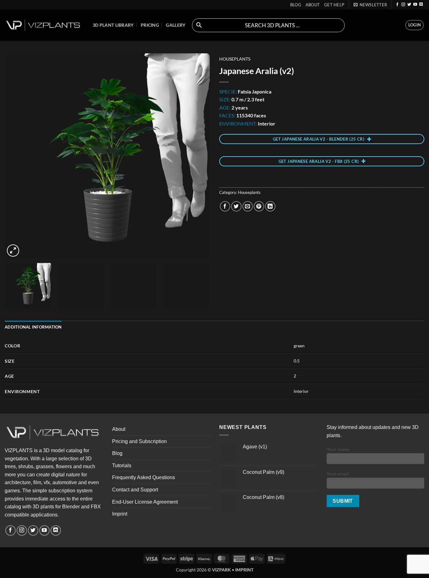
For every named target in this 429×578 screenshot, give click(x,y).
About (313, 4)
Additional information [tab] (33, 326)
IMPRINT (244, 569)
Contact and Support (135, 489)
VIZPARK (221, 569)
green (299, 345)
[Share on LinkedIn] (270, 206)
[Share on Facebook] (225, 206)
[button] (370, 4)
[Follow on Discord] (421, 5)
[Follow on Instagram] (403, 5)
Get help (334, 4)
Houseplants (234, 59)
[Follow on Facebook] (397, 5)
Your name (338, 449)
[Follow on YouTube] (415, 5)
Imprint (119, 513)
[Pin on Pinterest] (259, 206)
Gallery (175, 25)
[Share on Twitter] (236, 206)
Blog (295, 4)
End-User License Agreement (145, 502)
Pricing (150, 25)
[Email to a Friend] (247, 206)
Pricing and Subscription (139, 441)
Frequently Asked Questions (143, 477)
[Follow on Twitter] (409, 5)
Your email (338, 473)
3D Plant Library (113, 25)
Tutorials (121, 465)
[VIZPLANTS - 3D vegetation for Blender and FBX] (44, 25)
